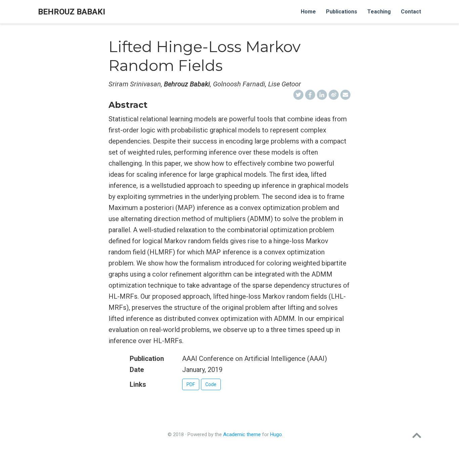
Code (210, 384)
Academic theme (242, 434)
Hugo (276, 434)
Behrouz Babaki (71, 11)
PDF (190, 384)
